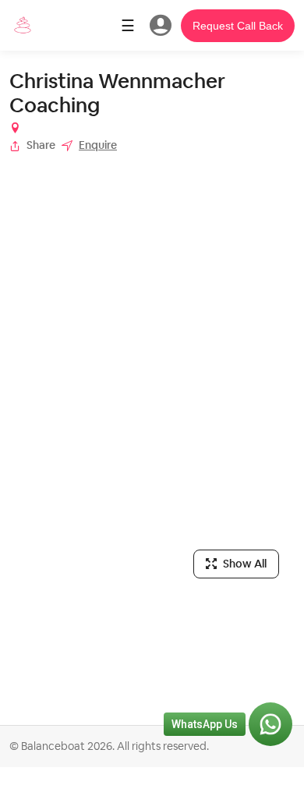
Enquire (98, 145)
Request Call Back (238, 25)
